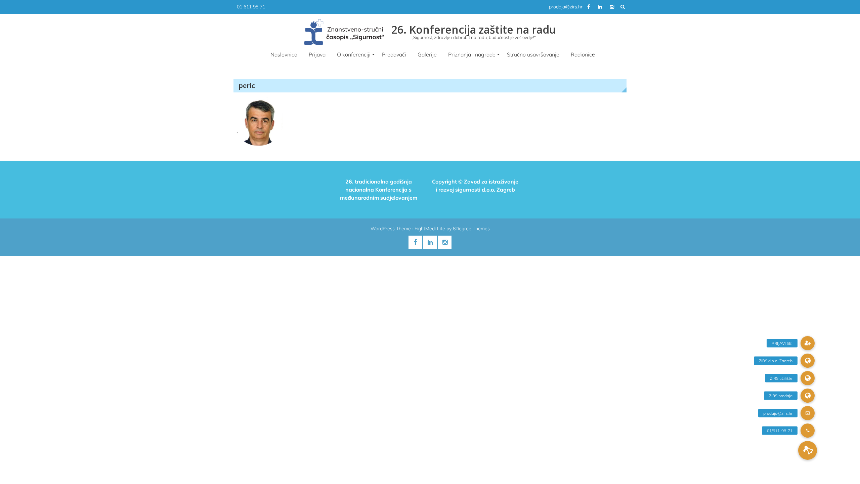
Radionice (583, 54)
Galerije (427, 54)
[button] (807, 450)
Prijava (317, 54)
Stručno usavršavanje (533, 54)
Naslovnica (283, 54)
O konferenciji (354, 54)
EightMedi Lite (430, 229)
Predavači (394, 54)
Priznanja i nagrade (472, 54)
